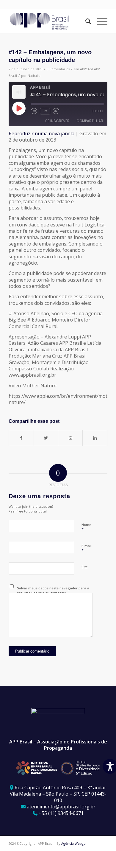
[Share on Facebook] (21, 438)
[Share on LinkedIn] (95, 438)
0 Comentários (58, 69)
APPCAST (86, 69)
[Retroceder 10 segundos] (34, 111)
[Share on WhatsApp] (70, 438)
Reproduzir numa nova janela (41, 133)
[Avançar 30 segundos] (56, 111)
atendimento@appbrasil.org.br (61, 806)
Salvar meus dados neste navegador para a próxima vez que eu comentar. (53, 590)
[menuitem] (85, 21)
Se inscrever (57, 120)
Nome (86, 527)
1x (45, 111)
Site (84, 567)
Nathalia (34, 76)
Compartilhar (89, 120)
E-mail (86, 548)
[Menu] (99, 21)
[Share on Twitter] (46, 438)
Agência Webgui (74, 843)
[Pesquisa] (85, 21)
